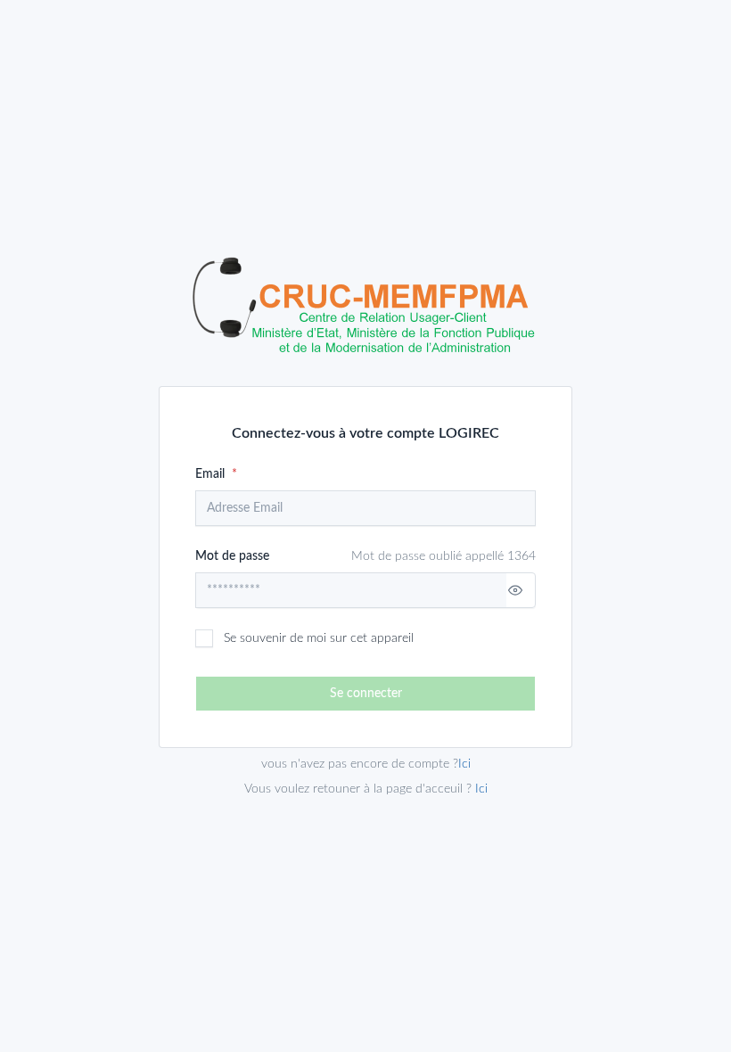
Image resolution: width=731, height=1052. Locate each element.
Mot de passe (365, 556)
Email (211, 474)
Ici (481, 789)
